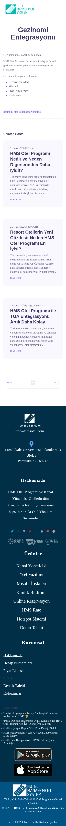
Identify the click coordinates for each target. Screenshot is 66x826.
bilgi (30, 305)
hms (16, 111)
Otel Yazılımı (31, 574)
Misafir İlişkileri (31, 583)
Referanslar (12, 693)
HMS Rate (31, 610)
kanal (22, 111)
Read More (15, 199)
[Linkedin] (36, 531)
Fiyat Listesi (13, 670)
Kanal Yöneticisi (31, 565)
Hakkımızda (13, 655)
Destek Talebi (14, 686)
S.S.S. (8, 678)
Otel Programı (27, 492)
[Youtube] (47, 531)
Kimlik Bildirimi (31, 592)
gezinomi (8, 111)
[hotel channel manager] (54, 531)
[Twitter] (12, 531)
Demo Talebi (31, 627)
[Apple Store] (33, 770)
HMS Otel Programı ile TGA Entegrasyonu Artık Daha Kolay (33, 316)
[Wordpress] (41, 531)
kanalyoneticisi (33, 111)
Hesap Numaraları (17, 663)
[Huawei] (33, 754)
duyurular (33, 226)
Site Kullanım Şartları (46, 822)
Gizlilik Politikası (19, 822)
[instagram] (24, 531)
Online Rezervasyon (31, 601)
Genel (31, 148)
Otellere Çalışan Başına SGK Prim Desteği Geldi (29, 728)
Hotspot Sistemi (31, 618)
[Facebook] (18, 531)
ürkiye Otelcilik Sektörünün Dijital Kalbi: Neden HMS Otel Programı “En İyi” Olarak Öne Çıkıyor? (32, 722)
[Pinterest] (30, 531)
